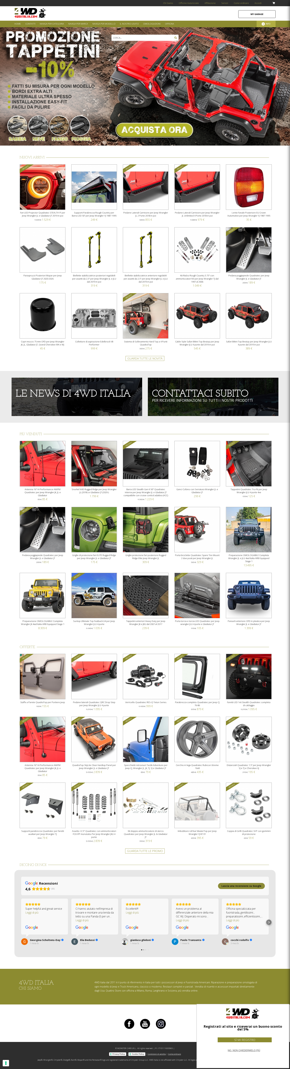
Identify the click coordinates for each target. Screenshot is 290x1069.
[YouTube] (145, 1028)
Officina (169, 23)
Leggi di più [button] (31, 912)
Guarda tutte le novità (144, 358)
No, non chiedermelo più (244, 1050)
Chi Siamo (168, 3)
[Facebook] (129, 1028)
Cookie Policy (138, 1054)
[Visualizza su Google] (31, 927)
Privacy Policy (118, 1054)
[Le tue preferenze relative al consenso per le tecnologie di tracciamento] (6, 1063)
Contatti (30, 23)
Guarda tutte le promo (145, 851)
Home (17, 23)
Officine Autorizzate (189, 3)
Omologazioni (151, 23)
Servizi (224, 3)
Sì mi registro (244, 1040)
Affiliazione (210, 3)
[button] (21, 922)
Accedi (258, 3)
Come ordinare (241, 3)
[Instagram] (161, 1028)
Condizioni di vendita (157, 1054)
